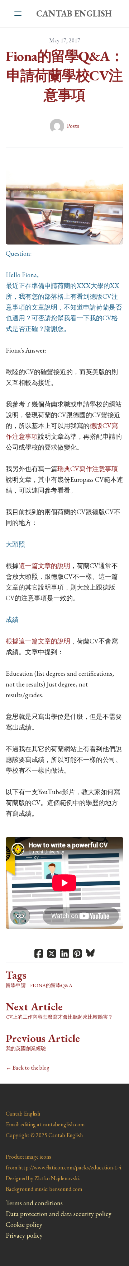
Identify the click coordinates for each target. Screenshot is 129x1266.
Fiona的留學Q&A (51, 985)
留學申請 (16, 985)
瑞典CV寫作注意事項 (87, 469)
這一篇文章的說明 (44, 566)
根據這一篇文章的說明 (38, 641)
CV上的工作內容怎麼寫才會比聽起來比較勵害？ (59, 1017)
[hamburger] (18, 14)
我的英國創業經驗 (26, 1048)
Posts (73, 126)
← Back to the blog (27, 1067)
